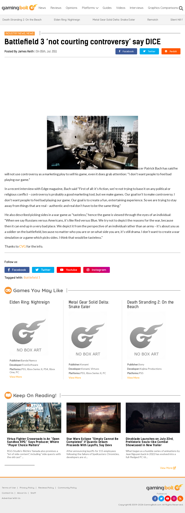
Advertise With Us (11, 498)
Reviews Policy (46, 487)
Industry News (15, 33)
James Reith (26, 51)
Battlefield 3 (32, 277)
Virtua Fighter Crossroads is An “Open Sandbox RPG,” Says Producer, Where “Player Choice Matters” (33, 442)
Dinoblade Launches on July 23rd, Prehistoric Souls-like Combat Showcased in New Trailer (149, 442)
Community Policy (67, 487)
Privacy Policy (27, 487)
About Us (22, 492)
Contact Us (7, 492)
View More (16, 376)
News (30, 33)
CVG (22, 246)
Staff (33, 492)
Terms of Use (9, 487)
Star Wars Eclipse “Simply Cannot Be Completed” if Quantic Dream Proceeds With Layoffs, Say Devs (92, 442)
